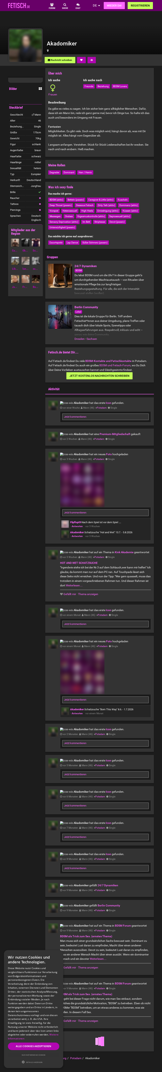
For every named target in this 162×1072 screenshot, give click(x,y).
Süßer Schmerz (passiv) (94, 242)
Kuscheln (123, 199)
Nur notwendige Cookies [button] (33, 1055)
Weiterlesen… (74, 585)
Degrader (54, 172)
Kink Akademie (124, 552)
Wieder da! (114, 5)
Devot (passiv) (117, 221)
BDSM (78, 270)
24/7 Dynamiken (85, 266)
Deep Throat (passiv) (61, 205)
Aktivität (53, 389)
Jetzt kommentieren (75, 416)
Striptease (99, 221)
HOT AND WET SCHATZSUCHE (79, 562)
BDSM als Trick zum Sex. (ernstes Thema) (86, 936)
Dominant (69, 172)
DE (95, 5)
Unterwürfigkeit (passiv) (62, 227)
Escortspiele (56, 242)
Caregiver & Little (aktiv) (100, 199)
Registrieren (140, 5)
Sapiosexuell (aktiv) (119, 216)
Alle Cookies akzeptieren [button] (33, 1046)
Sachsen (92, 338)
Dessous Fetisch (84, 205)
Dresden (79, 338)
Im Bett (86, 221)
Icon (108, 402)
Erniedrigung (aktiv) (107, 210)
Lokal (78, 311)
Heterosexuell (70, 210)
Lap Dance (72, 242)
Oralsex (69, 216)
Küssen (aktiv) (130, 210)
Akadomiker (77, 532)
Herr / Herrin (85, 172)
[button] (33, 1062)
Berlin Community (86, 307)
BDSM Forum (123, 925)
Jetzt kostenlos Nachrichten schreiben (99, 375)
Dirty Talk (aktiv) (106, 205)
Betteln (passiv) (76, 199)
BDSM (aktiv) (56, 199)
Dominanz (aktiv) (128, 205)
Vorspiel (54, 210)
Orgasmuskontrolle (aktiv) (91, 216)
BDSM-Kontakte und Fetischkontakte (108, 361)
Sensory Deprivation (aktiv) (64, 221)
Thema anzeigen (88, 594)
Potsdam (102, 407)
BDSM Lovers (120, 86)
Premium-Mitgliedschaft (115, 434)
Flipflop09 (75, 522)
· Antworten (77, 526)
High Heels (87, 210)
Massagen (55, 216)
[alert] (33, 1009)
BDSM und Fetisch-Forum (115, 365)
